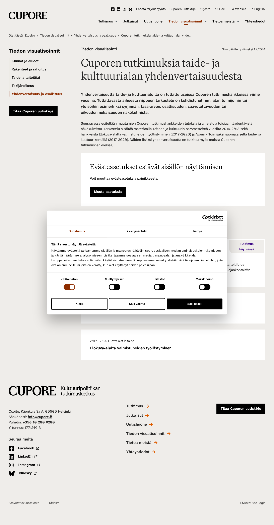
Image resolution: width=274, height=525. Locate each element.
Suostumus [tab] (77, 231)
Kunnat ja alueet (25, 61)
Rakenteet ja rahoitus (29, 69)
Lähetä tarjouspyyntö (151, 9)
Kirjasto (205, 9)
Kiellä (79, 303)
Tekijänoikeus (23, 85)
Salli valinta (137, 303)
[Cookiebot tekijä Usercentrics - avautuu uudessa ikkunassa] (205, 218)
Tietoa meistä (223, 21)
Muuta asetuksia (108, 191)
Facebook (113, 9)
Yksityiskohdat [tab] (137, 231)
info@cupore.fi (40, 416)
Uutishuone (153, 21)
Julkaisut (130, 21)
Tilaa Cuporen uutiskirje (33, 111)
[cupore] (54, 391)
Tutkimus (105, 21)
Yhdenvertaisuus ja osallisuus (95, 35)
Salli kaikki (194, 303)
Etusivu (30, 35)
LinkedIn (118, 9)
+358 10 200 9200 (39, 422)
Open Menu (116, 21)
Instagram (124, 9)
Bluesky (130, 9)
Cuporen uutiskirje (182, 9)
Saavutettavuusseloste (24, 503)
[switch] (114, 287)
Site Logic (258, 503)
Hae (222, 9)
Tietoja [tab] (197, 231)
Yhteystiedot (255, 21)
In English (258, 9)
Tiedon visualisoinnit (185, 21)
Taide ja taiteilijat (26, 77)
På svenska (238, 9)
